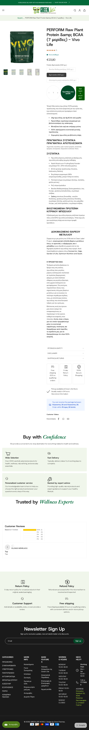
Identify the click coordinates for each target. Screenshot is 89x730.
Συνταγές (27, 678)
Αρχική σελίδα (46, 689)
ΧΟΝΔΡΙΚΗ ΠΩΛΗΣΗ (6, 696)
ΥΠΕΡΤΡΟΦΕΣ (7, 669)
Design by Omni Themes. (55, 722)
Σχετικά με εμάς (27, 682)
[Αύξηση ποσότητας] (57, 93)
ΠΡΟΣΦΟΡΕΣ (7, 662)
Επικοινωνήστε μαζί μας (29, 688)
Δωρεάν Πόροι (29, 697)
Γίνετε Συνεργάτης (28, 669)
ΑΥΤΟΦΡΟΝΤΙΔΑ (8, 676)
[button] (3, 10)
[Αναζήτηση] (75, 10)
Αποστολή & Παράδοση (45, 676)
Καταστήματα (29, 664)
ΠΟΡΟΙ (4, 691)
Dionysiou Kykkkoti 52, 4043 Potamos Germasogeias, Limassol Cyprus (81, 698)
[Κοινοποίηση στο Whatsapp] (63, 418)
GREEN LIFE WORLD (38, 722)
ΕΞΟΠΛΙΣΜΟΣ (7, 687)
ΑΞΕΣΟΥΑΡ (6, 684)
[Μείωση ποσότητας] (49, 93)
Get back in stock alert (80, 93)
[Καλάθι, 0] (84, 10)
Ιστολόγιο (27, 674)
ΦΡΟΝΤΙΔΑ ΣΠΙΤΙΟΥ (9, 680)
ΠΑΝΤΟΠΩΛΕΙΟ (8, 673)
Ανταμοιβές (28, 693)
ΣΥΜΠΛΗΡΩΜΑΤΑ (9, 666)
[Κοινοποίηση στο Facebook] (58, 418)
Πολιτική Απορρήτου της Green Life (46, 669)
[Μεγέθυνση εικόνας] (22, 47)
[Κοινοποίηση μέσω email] (68, 418)
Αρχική (19, 18)
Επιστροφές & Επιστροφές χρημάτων (46, 683)
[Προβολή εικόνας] (5, 72)
